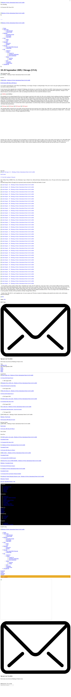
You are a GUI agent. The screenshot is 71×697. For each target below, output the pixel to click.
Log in (4, 518)
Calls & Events (9, 535)
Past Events (3, 174)
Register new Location (8, 524)
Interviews (5, 489)
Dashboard (5, 516)
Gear (7, 544)
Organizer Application (14, 558)
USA (6, 365)
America (2, 365)
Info (4, 553)
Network (5, 549)
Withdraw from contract (8, 505)
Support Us (5, 496)
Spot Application (12, 559)
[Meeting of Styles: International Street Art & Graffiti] (12, 2)
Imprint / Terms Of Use (8, 500)
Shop (4, 542)
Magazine (3, 478)
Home (4, 532)
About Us (8, 554)
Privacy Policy (6, 501)
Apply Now (6, 533)
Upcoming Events (4, 439)
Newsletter (5, 502)
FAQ (7, 564)
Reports (7, 478)
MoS (5, 299)
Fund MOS (8, 541)
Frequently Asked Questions (9, 497)
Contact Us (11, 557)
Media (7, 561)
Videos (10, 563)
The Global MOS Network (12, 551)
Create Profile (9, 536)
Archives (5, 491)
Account (5, 517)
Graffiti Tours (9, 567)
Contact (5, 498)
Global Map (8, 552)
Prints (7, 543)
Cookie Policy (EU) (7, 503)
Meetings (3, 416)
